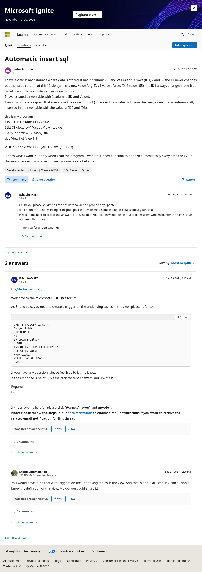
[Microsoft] (7, 34)
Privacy (90, 561)
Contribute (74, 561)
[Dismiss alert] (194, 8)
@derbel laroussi (28, 289)
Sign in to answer (16, 537)
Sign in (192, 34)
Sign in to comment (18, 252)
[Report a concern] (41, 236)
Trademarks (11, 566)
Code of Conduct (176, 561)
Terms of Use (152, 561)
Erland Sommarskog (33, 472)
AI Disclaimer (12, 561)
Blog (56, 561)
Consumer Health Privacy (119, 561)
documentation (80, 413)
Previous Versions (37, 561)
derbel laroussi (23, 69)
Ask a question (185, 45)
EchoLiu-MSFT (28, 194)
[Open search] (182, 34)
